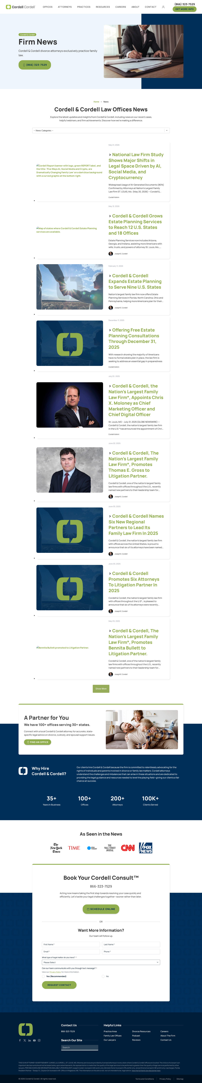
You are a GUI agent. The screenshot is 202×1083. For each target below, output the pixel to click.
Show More (101, 689)
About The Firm (168, 1035)
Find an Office (39, 742)
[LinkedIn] (29, 1040)
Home (96, 101)
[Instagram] (39, 1040)
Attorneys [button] (65, 6)
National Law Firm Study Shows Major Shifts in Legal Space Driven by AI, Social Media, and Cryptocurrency (136, 165)
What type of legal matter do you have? (59, 957)
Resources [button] (103, 6)
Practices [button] (83, 6)
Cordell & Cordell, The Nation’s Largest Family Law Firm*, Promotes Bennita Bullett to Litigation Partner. (134, 642)
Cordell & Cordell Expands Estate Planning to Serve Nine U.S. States (135, 281)
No (107, 976)
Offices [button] (47, 6)
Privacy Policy (55, 972)
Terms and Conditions (144, 1079)
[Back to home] (20, 6)
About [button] (135, 6)
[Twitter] (24, 1040)
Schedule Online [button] (102, 909)
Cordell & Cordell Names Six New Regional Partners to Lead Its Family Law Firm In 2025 (136, 524)
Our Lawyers (110, 1039)
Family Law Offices (112, 1035)
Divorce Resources (141, 1031)
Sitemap (180, 1079)
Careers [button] (120, 6)
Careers (164, 1031)
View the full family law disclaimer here (146, 1070)
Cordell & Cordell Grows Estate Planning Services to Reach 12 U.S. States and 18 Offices (136, 224)
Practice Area (110, 1031)
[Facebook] (20, 1040)
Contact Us (166, 1039)
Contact (151, 6)
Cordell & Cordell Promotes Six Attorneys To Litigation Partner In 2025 (134, 582)
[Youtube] (34, 1040)
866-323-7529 (101, 886)
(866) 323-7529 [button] (36, 64)
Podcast (136, 1035)
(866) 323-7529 (184, 4)
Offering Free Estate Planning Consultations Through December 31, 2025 (134, 338)
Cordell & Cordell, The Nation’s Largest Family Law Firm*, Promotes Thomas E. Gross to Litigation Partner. (134, 464)
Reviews (136, 1039)
